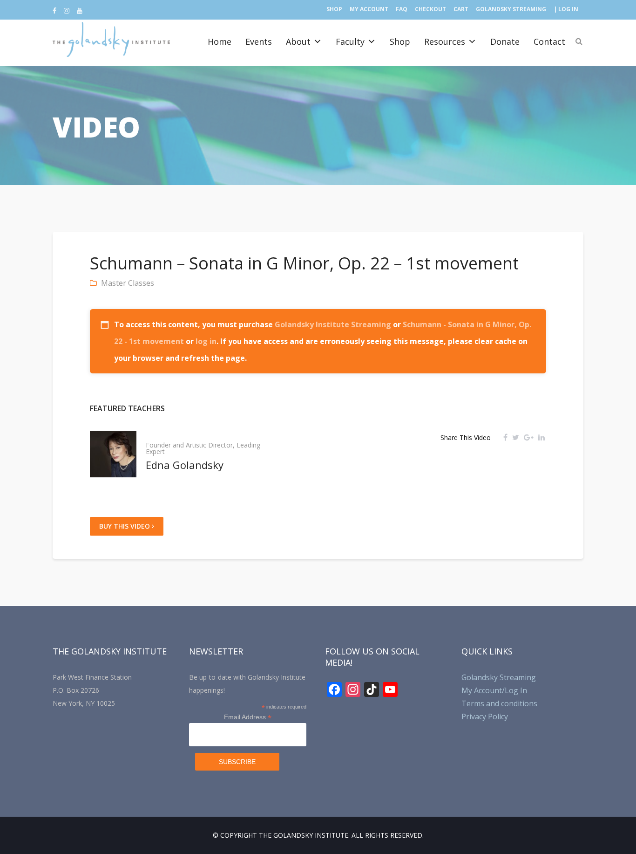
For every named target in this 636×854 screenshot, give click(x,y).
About (298, 41)
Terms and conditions (499, 703)
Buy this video (125, 526)
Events (258, 41)
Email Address (247, 717)
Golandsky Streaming (511, 9)
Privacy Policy (484, 716)
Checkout (430, 9)
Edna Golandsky (184, 465)
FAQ (401, 9)
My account (369, 9)
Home (219, 41)
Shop (334, 9)
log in (206, 341)
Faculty (350, 41)
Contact (549, 41)
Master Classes (127, 283)
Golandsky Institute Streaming (333, 324)
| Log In (566, 9)
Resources (444, 41)
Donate (505, 41)
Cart (460, 9)
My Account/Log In (494, 690)
